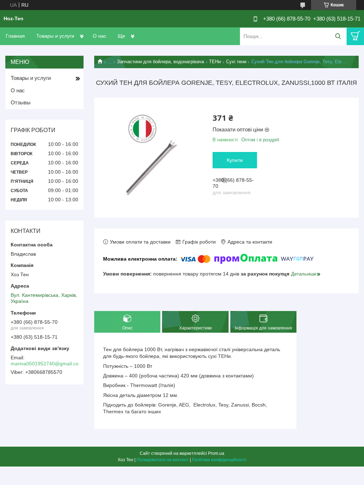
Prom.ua (216, 453)
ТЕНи (215, 61)
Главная (15, 36)
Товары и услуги (55, 36)
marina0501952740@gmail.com (47, 363)
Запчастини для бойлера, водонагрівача (160, 61)
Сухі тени (236, 61)
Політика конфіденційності (219, 459)
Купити (235, 160)
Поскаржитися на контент (162, 459)
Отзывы (21, 102)
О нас (99, 36)
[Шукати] (338, 36)
